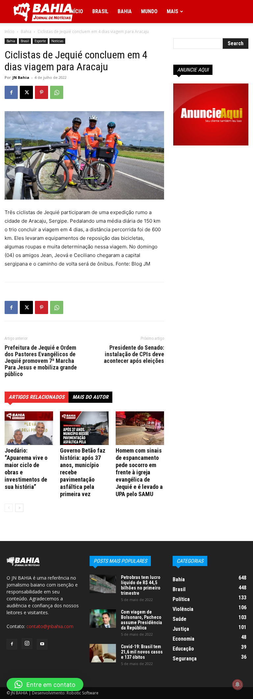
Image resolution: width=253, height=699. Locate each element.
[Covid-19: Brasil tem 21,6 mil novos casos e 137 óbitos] (103, 653)
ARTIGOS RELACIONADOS (37, 397)
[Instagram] (27, 643)
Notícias (57, 41)
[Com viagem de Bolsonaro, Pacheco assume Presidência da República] (103, 618)
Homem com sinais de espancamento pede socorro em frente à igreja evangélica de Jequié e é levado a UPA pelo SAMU (139, 472)
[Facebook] (11, 92)
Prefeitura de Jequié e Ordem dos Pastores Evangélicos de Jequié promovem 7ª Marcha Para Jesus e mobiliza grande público (41, 360)
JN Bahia (21, 77)
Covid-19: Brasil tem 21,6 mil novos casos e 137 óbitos (142, 652)
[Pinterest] (41, 92)
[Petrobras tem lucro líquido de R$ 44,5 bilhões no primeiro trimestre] (103, 584)
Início (76, 11)
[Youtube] (42, 644)
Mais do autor (90, 397)
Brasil (100, 11)
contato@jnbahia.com (49, 626)
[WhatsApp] (56, 92)
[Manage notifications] (237, 684)
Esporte (40, 41)
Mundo (149, 11)
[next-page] (19, 508)
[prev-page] (9, 508)
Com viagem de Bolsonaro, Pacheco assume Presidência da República (141, 619)
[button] (45, 684)
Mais (172, 11)
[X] (26, 92)
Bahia (125, 11)
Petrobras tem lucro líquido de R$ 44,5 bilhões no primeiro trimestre (140, 585)
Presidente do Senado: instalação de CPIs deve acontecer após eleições (134, 354)
